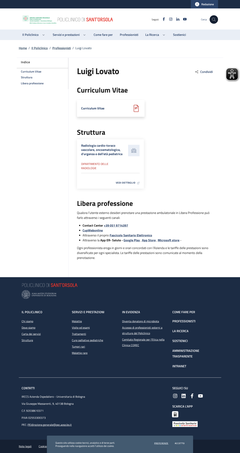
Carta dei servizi (31, 334)
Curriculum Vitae (92, 108)
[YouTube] (200, 395)
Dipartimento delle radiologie (94, 166)
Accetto (180, 443)
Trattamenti (79, 334)
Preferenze (161, 443)
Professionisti (61, 48)
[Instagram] (175, 395)
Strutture (27, 340)
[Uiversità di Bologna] (120, 294)
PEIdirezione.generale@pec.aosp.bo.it (50, 425)
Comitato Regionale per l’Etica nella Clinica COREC (143, 342)
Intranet (179, 366)
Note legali (25, 446)
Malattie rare (79, 353)
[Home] (87, 19)
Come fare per (183, 312)
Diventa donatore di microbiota (140, 321)
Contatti (28, 388)
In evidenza (131, 312)
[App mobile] (175, 414)
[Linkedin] (183, 395)
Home (23, 48)
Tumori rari (78, 346)
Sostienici (180, 340)
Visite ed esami (81, 327)
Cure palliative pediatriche (87, 340)
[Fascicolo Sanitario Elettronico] (185, 424)
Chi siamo (27, 321)
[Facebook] (192, 395)
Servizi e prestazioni (88, 312)
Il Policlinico (39, 48)
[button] (204, 4)
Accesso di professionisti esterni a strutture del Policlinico (142, 330)
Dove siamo (28, 327)
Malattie (77, 321)
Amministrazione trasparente (185, 353)
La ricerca (180, 331)
